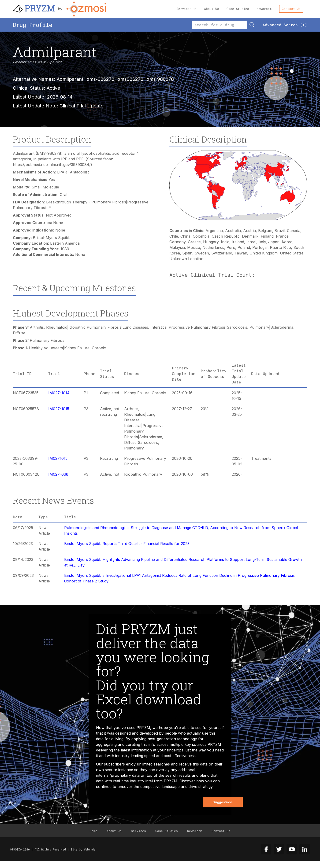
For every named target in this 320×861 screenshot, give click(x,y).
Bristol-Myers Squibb (52, 237)
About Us (211, 9)
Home (93, 831)
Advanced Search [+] (285, 24)
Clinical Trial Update (82, 106)
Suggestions (223, 802)
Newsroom (264, 9)
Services (183, 9)
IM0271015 (57, 458)
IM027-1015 (58, 408)
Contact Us (291, 9)
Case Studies (238, 9)
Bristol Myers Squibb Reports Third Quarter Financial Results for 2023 (127, 543)
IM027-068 (58, 474)
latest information (136, 750)
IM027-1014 (59, 392)
